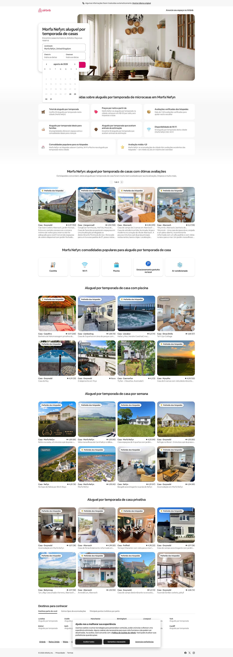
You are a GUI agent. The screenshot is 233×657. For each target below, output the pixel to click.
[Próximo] (122, 182)
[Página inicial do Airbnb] (44, 10)
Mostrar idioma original (141, 3)
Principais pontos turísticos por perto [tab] (105, 611)
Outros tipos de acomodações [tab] (73, 611)
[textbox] (53, 57)
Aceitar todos (88, 642)
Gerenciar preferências (144, 642)
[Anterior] (111, 182)
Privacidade (60, 653)
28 (70, 94)
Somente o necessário (116, 642)
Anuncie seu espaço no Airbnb (179, 10)
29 (75, 94)
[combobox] (64, 48)
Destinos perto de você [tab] (47, 611)
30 (46, 99)
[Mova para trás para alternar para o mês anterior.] (46, 64)
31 (51, 99)
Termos (70, 653)
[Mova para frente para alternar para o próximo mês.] (74, 64)
